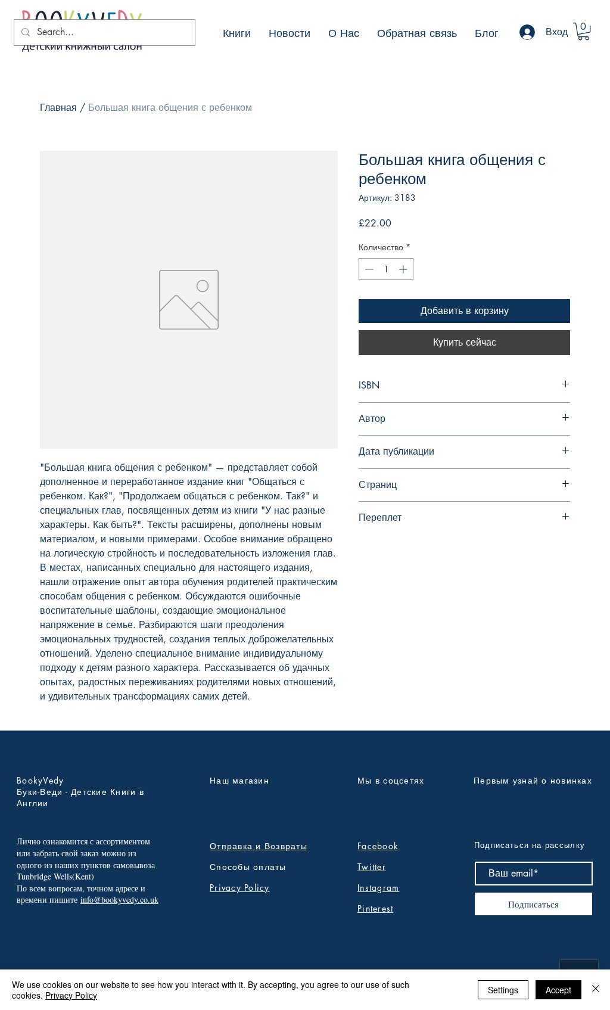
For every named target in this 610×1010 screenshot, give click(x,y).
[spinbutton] (386, 269)
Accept (558, 990)
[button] (583, 31)
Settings (503, 990)
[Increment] (404, 269)
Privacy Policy (240, 887)
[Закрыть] (596, 989)
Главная (58, 107)
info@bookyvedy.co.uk (119, 899)
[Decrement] (367, 269)
